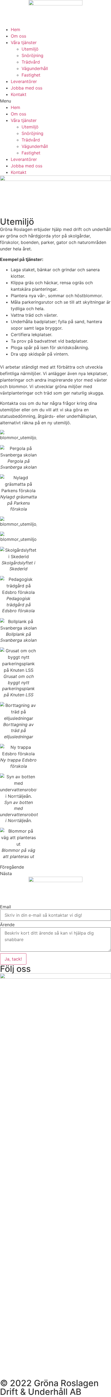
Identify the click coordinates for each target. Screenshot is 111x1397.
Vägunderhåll (35, 68)
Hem (15, 29)
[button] (55, 101)
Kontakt (18, 94)
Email (5, 907)
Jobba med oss (26, 88)
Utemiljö (30, 49)
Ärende (7, 924)
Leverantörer (24, 81)
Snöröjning (32, 55)
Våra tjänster (24, 42)
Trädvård (31, 62)
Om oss (18, 36)
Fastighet (31, 75)
